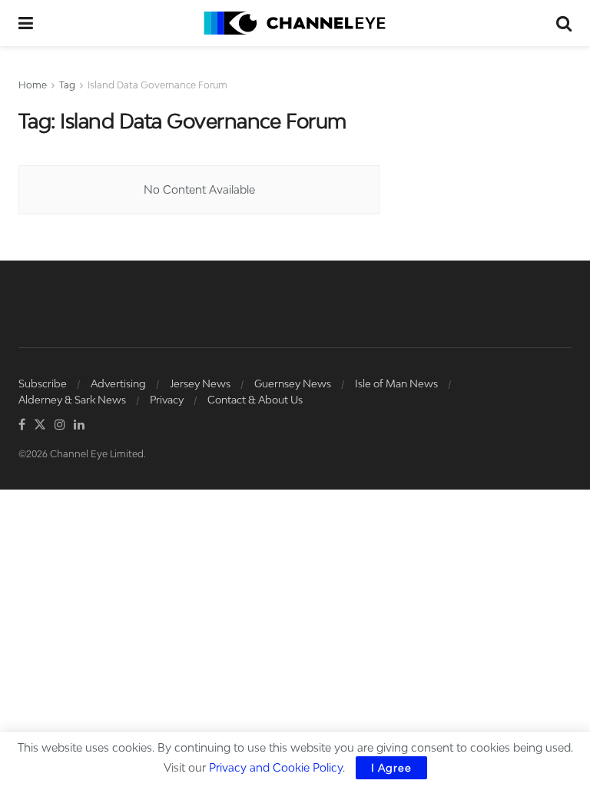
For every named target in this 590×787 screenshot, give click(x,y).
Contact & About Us (255, 400)
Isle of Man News (396, 383)
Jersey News (200, 383)
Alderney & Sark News (72, 400)
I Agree (391, 768)
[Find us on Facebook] (21, 425)
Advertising (118, 383)
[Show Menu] (25, 23)
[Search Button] (564, 23)
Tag (67, 85)
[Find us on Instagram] (60, 425)
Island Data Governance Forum (157, 85)
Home (32, 85)
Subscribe (42, 383)
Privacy (167, 400)
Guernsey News (292, 383)
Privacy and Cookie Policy (276, 767)
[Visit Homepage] (294, 23)
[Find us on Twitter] (40, 425)
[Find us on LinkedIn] (79, 425)
